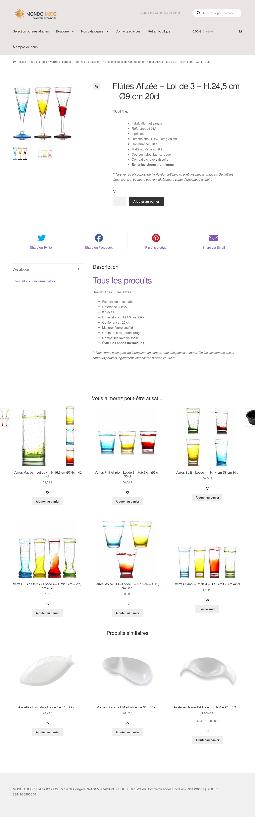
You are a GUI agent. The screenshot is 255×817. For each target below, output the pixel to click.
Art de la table (38, 62)
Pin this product (156, 247)
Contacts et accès (128, 31)
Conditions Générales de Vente (160, 13)
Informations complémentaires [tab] (34, 281)
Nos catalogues (92, 31)
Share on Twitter (41, 247)
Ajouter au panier (146, 201)
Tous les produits (122, 280)
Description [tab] (21, 269)
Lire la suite (207, 609)
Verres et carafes (61, 62)
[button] (96, 86)
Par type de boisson (87, 62)
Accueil (22, 62)
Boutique (62, 31)
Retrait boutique (159, 31)
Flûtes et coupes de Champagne (123, 62)
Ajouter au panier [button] (47, 501)
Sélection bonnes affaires (31, 31)
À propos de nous (25, 47)
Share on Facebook (99, 247)
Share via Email (213, 247)
